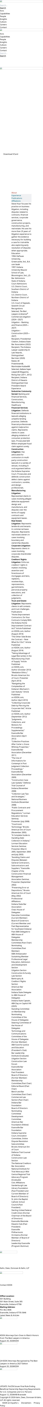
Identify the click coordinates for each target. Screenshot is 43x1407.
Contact (3, 27)
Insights (3, 19)
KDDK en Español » (10, 1403)
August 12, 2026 (7, 1394)
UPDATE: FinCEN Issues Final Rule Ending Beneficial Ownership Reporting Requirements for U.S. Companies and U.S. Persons (20, 1389)
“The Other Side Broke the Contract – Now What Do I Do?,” (21, 639)
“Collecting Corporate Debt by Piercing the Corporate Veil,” (20, 706)
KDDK (16, 1341)
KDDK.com (19, 631)
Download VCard (10, 154)
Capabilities (5, 13)
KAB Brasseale (20, 1394)
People (3, 16)
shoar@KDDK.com (18, 135)
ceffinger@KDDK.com (12, 149)
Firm (2, 11)
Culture (3, 22)
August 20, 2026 (7, 1341)
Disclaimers (26, 1403)
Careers (3, 24)
